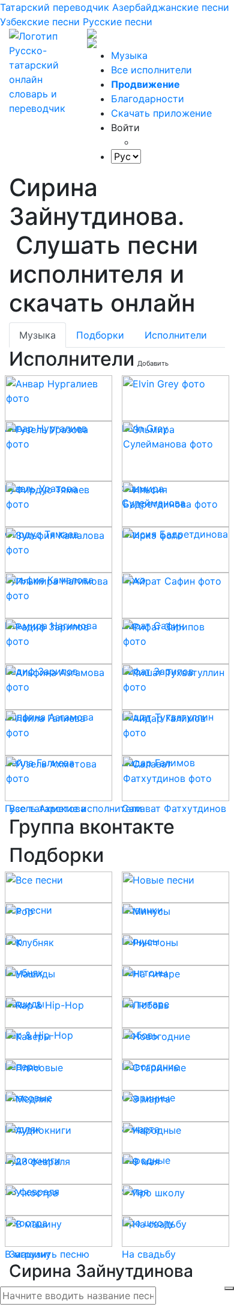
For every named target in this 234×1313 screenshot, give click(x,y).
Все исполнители (151, 70)
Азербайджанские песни (170, 7)
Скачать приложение (161, 113)
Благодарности (147, 99)
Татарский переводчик (54, 7)
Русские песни (117, 22)
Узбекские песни (40, 22)
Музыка (129, 55)
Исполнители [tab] (176, 335)
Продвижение (145, 84)
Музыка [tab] (37, 335)
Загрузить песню (49, 1254)
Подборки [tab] (100, 335)
